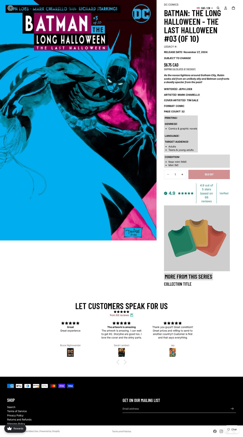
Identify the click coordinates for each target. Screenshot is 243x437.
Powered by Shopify (49, 431)
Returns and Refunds (19, 419)
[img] (121, 312)
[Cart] (233, 8)
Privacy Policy (15, 415)
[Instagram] (221, 431)
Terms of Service (17, 411)
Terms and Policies (121, 431)
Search (11, 407)
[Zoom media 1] (78, 120)
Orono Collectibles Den (26, 431)
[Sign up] (232, 408)
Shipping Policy (16, 423)
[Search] (218, 8)
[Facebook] (215, 431)
